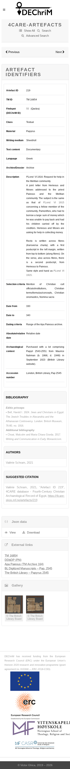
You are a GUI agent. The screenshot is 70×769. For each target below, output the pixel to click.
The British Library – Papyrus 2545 (27, 572)
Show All (29, 30)
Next (59, 52)
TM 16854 (11, 555)
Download (33, 532)
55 (27, 108)
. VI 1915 (53, 202)
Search (46, 30)
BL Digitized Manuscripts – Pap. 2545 (28, 568)
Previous (14, 52)
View (13, 532)
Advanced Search (37, 35)
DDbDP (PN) (13, 559)
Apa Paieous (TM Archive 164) (24, 564)
